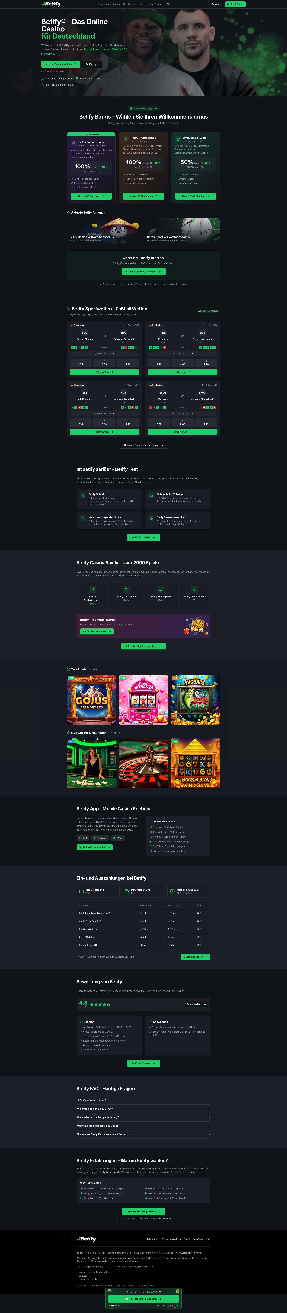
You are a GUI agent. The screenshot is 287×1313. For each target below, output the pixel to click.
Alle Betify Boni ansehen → (52, 71)
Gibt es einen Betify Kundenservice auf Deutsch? (103, 1134)
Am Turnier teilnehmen (94, 631)
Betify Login (92, 64)
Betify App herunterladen (92, 847)
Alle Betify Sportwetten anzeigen (141, 445)
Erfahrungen (103, 4)
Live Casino (156, 4)
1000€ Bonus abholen (141, 1298)
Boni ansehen (194, 1004)
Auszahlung (176, 1239)
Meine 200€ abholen (193, 196)
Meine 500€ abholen (89, 196)
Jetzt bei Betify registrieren (141, 1211)
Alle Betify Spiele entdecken (141, 646)
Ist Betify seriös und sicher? (91, 1100)
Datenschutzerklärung (137, 1285)
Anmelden (217, 4)
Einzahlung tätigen (193, 956)
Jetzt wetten (102, 372)
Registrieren (237, 4)
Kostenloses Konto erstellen (141, 271)
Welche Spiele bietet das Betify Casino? (98, 1125)
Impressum (120, 1285)
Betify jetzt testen (141, 537)
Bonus (116, 4)
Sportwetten (129, 4)
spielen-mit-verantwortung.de (93, 1272)
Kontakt (152, 1285)
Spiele (143, 4)
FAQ (168, 4)
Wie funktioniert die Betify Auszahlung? (98, 1117)
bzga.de (83, 1275)
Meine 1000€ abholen (141, 196)
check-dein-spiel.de (89, 1279)
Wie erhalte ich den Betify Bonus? (95, 1108)
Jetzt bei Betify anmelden (58, 64)
